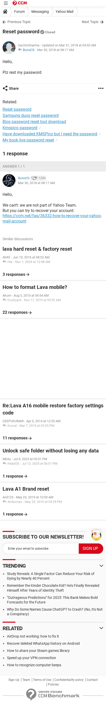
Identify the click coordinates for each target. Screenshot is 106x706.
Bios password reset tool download (34, 121)
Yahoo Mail (64, 11)
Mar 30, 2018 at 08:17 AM (55, 50)
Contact (92, 680)
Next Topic (90, 22)
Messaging (40, 11)
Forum (19, 11)
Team (26, 680)
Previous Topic (19, 22)
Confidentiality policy (69, 680)
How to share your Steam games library (38, 651)
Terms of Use (42, 680)
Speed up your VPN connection (31, 658)
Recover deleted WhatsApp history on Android (43, 643)
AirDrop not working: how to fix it (33, 636)
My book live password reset (28, 140)
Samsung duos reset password (31, 115)
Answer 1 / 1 (14, 166)
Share (14, 88)
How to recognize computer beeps (34, 665)
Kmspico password (20, 127)
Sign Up (13, 680)
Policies (53, 684)
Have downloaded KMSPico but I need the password (50, 134)
